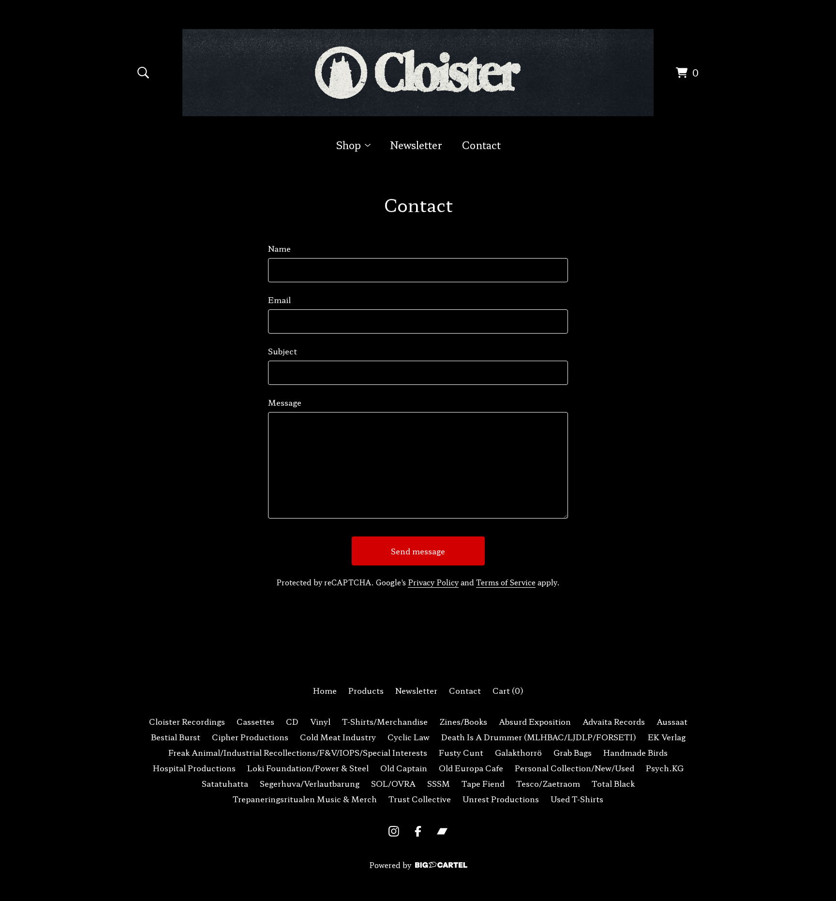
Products (366, 690)
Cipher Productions (250, 737)
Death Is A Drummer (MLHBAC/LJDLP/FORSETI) (538, 737)
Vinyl (320, 721)
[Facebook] (418, 831)
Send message (418, 551)
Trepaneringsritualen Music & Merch (305, 799)
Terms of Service (506, 582)
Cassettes (255, 721)
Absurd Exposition (535, 721)
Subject (282, 351)
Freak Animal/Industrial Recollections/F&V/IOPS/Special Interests (297, 752)
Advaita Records (613, 721)
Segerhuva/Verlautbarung (309, 783)
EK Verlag (667, 737)
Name (279, 248)
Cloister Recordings (187, 721)
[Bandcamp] (442, 831)
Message (284, 402)
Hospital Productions (194, 768)
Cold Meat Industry (338, 737)
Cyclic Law (409, 737)
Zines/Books (463, 721)
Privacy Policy (433, 582)
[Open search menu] (143, 72)
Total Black (613, 783)
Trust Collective (419, 799)
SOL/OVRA (393, 783)
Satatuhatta (225, 783)
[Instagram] (394, 831)
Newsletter (416, 144)
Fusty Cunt (461, 752)
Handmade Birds (635, 752)
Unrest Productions (501, 799)
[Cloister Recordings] (418, 72)
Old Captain (403, 768)
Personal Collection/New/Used (574, 768)
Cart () (508, 690)
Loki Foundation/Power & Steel (308, 768)
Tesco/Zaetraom (548, 783)
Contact (481, 144)
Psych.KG (665, 768)
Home (325, 690)
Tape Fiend (483, 783)
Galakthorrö (518, 752)
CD (292, 721)
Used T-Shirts (577, 799)
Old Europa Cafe (471, 768)
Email (279, 299)
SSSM (438, 783)
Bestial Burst (175, 737)
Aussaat (672, 721)
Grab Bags (572, 752)
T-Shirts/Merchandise (385, 721)
